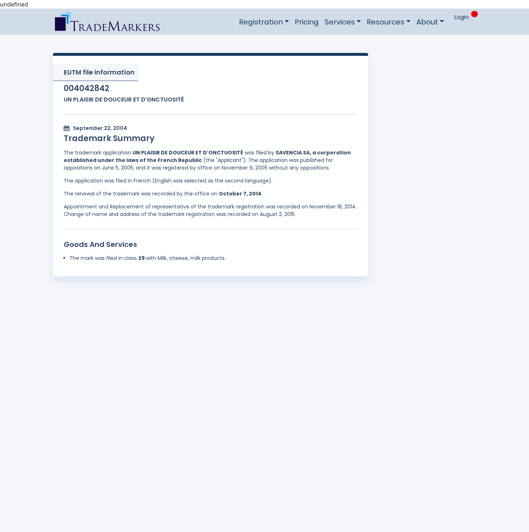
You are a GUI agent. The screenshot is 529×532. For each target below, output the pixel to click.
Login (461, 17)
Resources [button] (385, 22)
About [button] (427, 22)
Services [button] (340, 22)
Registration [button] (261, 22)
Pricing (307, 22)
